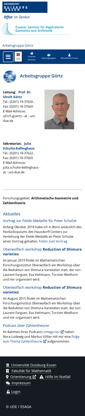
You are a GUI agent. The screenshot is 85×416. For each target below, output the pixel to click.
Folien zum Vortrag (53, 241)
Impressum (21, 382)
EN (18, 59)
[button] (49, 56)
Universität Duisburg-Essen (33, 365)
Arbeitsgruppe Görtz (17, 45)
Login (15, 391)
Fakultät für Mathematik (31, 370)
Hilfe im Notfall (58, 376)
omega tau (51, 332)
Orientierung (20, 376)
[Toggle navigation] (8, 56)
